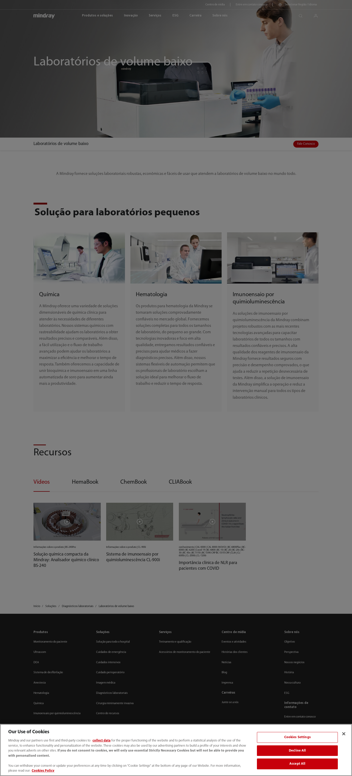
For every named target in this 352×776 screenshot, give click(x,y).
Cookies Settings (297, 737)
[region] (176, 750)
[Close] (343, 733)
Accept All (297, 764)
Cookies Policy (43, 770)
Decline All (297, 750)
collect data (102, 740)
